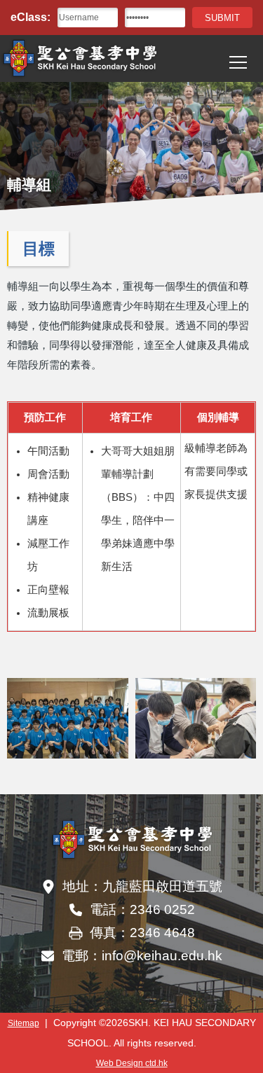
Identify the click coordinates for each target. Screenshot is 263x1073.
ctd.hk (132, 1062)
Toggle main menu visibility (238, 61)
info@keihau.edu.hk (162, 955)
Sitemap (23, 1022)
